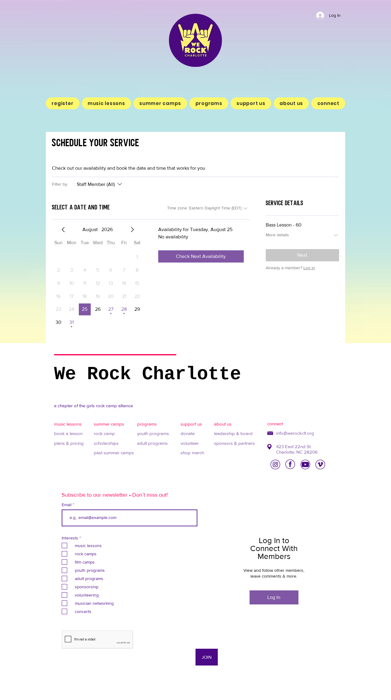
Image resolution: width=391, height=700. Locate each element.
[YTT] (305, 464)
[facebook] (290, 464)
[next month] (132, 229)
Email (67, 504)
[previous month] (63, 229)
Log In (273, 597)
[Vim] (320, 464)
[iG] (275, 464)
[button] (106, 103)
